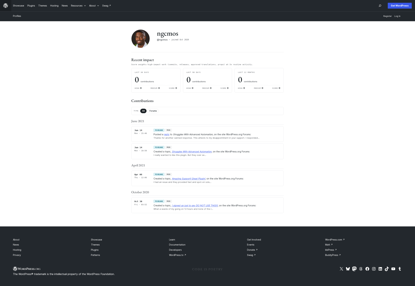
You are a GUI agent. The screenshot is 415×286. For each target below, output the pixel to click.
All (143, 111)
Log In (397, 16)
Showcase (96, 239)
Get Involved (254, 239)
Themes (95, 244)
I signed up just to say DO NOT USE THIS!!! (195, 205)
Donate (252, 249)
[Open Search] (380, 5)
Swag (251, 255)
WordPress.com (335, 239)
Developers (175, 249)
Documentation (177, 244)
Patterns (95, 255)
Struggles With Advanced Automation (192, 151)
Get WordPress (400, 5)
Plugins (95, 249)
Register (387, 16)
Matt (329, 244)
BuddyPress (333, 255)
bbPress (331, 249)
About (16, 239)
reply (166, 134)
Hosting (17, 249)
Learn (172, 239)
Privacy (17, 255)
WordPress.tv (177, 255)
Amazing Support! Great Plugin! (188, 178)
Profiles (17, 16)
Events (250, 244)
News (16, 244)
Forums (153, 111)
